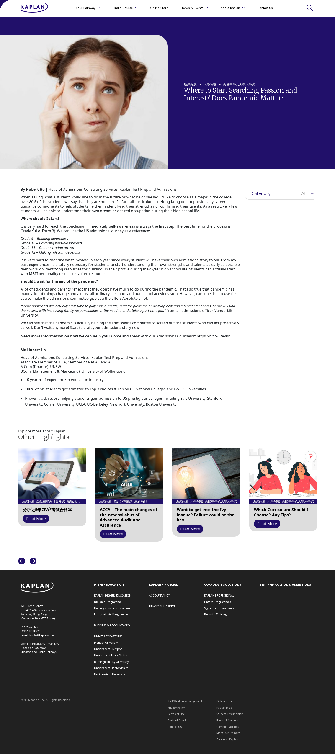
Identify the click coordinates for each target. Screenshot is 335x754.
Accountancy (159, 595)
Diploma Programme (107, 602)
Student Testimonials (229, 714)
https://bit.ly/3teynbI (214, 336)
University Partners (108, 636)
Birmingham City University (111, 662)
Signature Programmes (219, 608)
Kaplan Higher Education (112, 595)
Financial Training (215, 614)
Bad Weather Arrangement (185, 701)
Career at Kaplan (227, 739)
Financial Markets (162, 606)
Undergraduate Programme (112, 608)
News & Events (192, 8)
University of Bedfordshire (111, 668)
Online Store (159, 8)
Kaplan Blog (224, 708)
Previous (21, 561)
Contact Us (265, 8)
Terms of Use (176, 714)
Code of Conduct (179, 720)
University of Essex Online (110, 655)
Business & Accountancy (112, 625)
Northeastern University (109, 674)
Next (33, 561)
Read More (36, 518)
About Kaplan (230, 8)
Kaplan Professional (219, 595)
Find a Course (123, 8)
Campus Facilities (227, 727)
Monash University (106, 643)
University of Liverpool (108, 649)
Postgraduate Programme (111, 614)
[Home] (34, 8)
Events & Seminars (228, 720)
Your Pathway (85, 8)
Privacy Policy (176, 708)
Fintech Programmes (217, 602)
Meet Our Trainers (228, 733)
